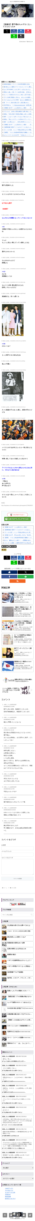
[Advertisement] (17, 61)
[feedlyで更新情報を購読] (26, 576)
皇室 (5, 549)
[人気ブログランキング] (22, 904)
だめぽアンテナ (9, 1188)
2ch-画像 (6, 546)
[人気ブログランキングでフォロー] (17, 519)
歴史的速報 (8, 1196)
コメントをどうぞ (7, 857)
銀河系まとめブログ (10, 1198)
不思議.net (7, 1194)
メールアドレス (6, 851)
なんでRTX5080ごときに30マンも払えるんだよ (17, 89)
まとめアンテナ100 (10, 1192)
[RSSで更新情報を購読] (17, 581)
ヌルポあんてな (9, 1190)
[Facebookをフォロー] (9, 576)
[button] (21, 36)
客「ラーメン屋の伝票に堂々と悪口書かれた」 (17, 102)
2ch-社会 (13, 546)
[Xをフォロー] (26, 572)
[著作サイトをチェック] (9, 572)
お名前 (3, 845)
